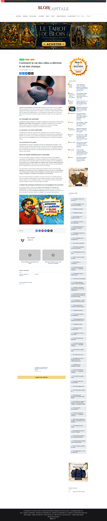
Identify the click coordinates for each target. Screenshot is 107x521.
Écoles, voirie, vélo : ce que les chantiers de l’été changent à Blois (81, 102)
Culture (41, 16)
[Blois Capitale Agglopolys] (53, 8)
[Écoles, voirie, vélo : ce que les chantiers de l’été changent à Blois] (72, 102)
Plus (52, 16)
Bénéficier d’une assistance (53, 516)
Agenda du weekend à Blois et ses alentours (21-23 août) (81, 130)
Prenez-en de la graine (80, 278)
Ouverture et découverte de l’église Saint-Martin (78, 396)
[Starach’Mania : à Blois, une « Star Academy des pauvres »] (72, 124)
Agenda (25, 16)
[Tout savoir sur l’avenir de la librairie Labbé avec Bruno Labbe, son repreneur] (72, 144)
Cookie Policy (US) (58, 514)
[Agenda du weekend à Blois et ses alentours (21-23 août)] (72, 130)
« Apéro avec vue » (79, 354)
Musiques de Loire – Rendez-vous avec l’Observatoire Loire (77, 360)
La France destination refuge (25, 282)
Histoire (32, 59)
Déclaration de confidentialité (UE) (43, 512)
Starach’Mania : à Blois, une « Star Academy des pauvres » (82, 124)
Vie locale (32, 16)
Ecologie (27, 59)
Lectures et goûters (79, 243)
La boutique (71, 16)
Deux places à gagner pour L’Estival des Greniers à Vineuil (81, 159)
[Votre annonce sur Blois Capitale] (41, 209)
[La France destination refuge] (26, 277)
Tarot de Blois (61, 16)
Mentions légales (27, 514)
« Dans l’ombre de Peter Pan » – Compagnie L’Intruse (77, 268)
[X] (31, 240)
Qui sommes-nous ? (67, 514)
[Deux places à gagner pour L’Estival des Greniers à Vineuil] (72, 159)
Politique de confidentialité (29, 512)
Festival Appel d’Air (79, 386)
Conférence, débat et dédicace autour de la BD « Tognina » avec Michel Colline (78, 403)
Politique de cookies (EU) (37, 514)
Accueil (18, 16)
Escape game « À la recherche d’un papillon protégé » (77, 228)
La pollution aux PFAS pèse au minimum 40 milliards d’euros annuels (41, 368)
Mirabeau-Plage (78, 212)
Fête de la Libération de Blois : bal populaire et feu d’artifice (78, 420)
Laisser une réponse (41, 377)
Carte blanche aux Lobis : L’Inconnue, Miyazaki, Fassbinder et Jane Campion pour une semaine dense (82, 87)
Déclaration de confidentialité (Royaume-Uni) (77, 512)
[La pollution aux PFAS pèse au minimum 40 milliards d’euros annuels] (41, 320)
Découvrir (22, 59)
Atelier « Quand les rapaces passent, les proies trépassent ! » (77, 289)
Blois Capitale (24, 69)
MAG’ (47, 16)
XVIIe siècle (22, 114)
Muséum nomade (79, 209)
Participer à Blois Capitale (77, 514)
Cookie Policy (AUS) (48, 514)
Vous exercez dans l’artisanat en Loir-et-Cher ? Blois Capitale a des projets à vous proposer (81, 116)
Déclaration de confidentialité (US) (59, 512)
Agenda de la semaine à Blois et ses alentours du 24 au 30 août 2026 (82, 109)
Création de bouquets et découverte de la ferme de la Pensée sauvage (78, 295)
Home (21, 512)
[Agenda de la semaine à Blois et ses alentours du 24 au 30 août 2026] (72, 109)
